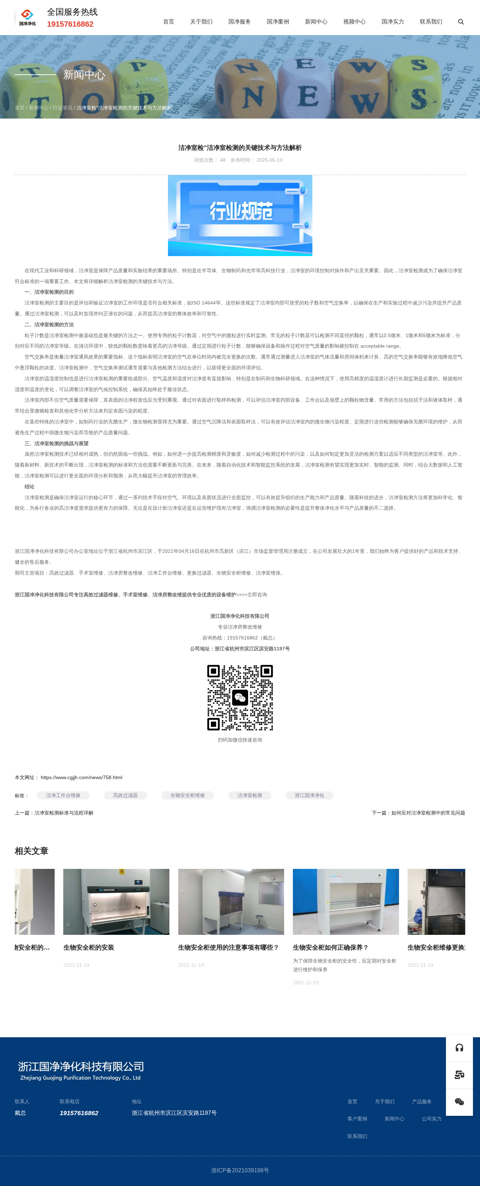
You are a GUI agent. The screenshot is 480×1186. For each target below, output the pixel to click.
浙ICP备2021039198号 (240, 1170)
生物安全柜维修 (187, 795)
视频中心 (354, 22)
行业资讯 (62, 107)
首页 (168, 22)
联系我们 (431, 22)
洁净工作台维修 (63, 795)
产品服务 (422, 1101)
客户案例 (357, 1118)
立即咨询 (257, 594)
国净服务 (239, 22)
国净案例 (278, 22)
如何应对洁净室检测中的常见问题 (428, 813)
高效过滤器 (125, 795)
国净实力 (393, 22)
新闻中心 (316, 22)
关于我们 (201, 22)
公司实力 (432, 1118)
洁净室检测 (250, 795)
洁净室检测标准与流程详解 (63, 813)
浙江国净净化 (309, 795)
